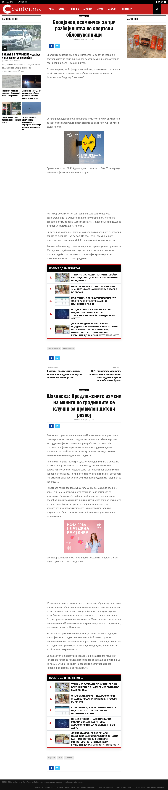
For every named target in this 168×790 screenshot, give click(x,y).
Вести (61, 9)
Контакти (59, 787)
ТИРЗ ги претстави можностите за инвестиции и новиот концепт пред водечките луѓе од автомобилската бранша (105, 375)
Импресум (39, 787)
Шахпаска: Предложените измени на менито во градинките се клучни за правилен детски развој (64, 374)
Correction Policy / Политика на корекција (148, 787)
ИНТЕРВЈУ (127, 9)
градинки (51, 758)
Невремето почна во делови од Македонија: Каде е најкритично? (11, 93)
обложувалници (54, 348)
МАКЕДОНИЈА (83, 16)
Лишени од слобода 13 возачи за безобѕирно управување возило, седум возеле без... (31, 94)
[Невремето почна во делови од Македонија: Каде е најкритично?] (11, 81)
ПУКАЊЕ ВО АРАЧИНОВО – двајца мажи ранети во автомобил (21, 55)
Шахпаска (69, 758)
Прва (51, 9)
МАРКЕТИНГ (22, 2)
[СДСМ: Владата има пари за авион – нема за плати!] (11, 108)
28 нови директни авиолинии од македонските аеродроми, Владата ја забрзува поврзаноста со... (31, 123)
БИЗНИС (75, 9)
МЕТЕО (100, 9)
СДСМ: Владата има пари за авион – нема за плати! (11, 119)
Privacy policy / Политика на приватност (80, 787)
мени (60, 758)
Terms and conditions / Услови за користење (114, 787)
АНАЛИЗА (87, 9)
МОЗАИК (112, 9)
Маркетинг (49, 787)
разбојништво (68, 348)
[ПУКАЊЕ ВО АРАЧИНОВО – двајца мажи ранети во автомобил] (21, 38)
